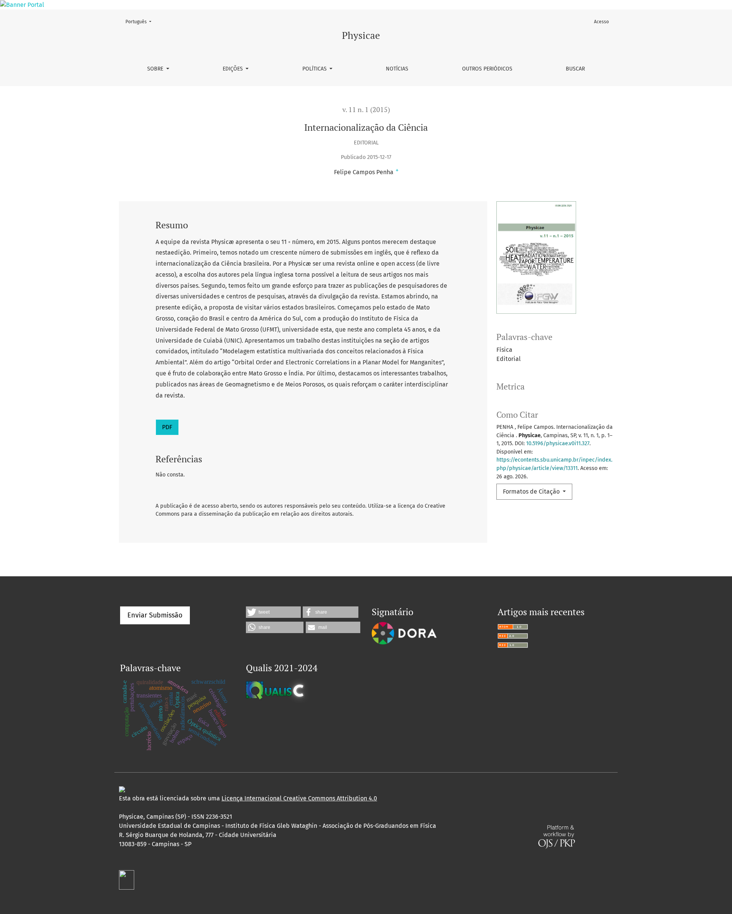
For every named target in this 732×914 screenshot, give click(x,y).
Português (140, 21)
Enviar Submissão (155, 615)
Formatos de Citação (532, 491)
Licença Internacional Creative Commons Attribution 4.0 (299, 798)
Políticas (315, 69)
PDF (167, 427)
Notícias (397, 69)
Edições (233, 69)
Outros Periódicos (487, 69)
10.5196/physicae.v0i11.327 (557, 443)
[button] (273, 612)
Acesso (601, 21)
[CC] (122, 789)
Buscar (575, 69)
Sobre (156, 69)
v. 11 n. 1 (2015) (366, 109)
